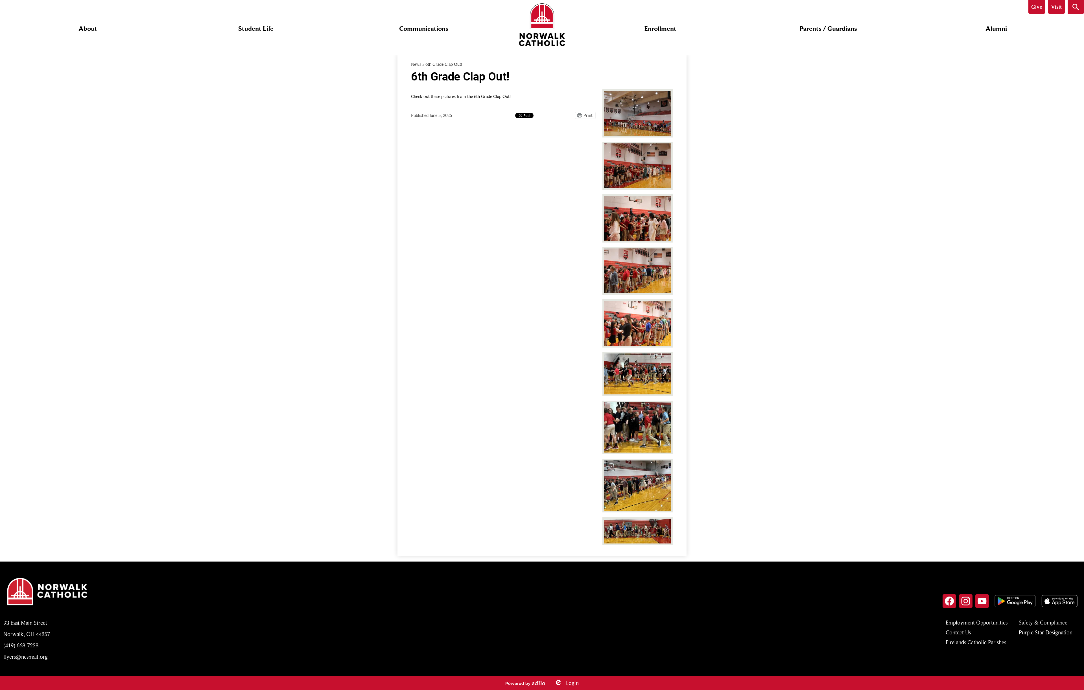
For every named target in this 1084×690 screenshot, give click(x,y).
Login (566, 683)
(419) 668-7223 (20, 645)
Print (588, 115)
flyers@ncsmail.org (25, 656)
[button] (88, 28)
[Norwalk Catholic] (542, 24)
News (416, 64)
